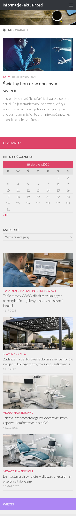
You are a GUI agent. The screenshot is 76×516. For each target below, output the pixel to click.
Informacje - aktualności (23, 5)
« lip (5, 215)
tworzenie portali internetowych (29, 290)
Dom (6, 76)
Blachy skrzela (14, 354)
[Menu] (71, 5)
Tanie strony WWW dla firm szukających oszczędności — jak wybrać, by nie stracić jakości (33, 301)
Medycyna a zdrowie (18, 412)
